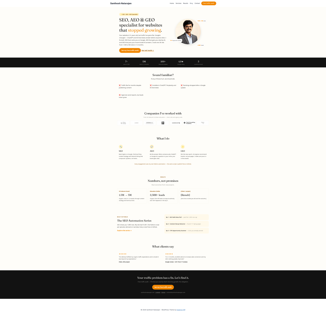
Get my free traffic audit (130, 50)
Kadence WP (181, 310)
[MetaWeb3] (163, 122)
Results (185, 3)
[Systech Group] (136, 122)
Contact (197, 3)
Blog (191, 3)
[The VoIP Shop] (123, 122)
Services (178, 3)
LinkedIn (157, 292)
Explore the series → (124, 230)
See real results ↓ (148, 50)
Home (172, 3)
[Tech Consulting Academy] (189, 122)
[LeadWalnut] (176, 122)
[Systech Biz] (149, 122)
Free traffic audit (208, 3)
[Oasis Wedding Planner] (203, 122)
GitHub (163, 292)
